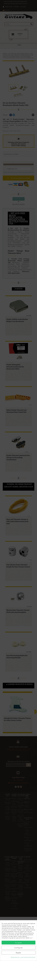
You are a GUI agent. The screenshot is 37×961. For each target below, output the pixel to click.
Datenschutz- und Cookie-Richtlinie (23, 957)
